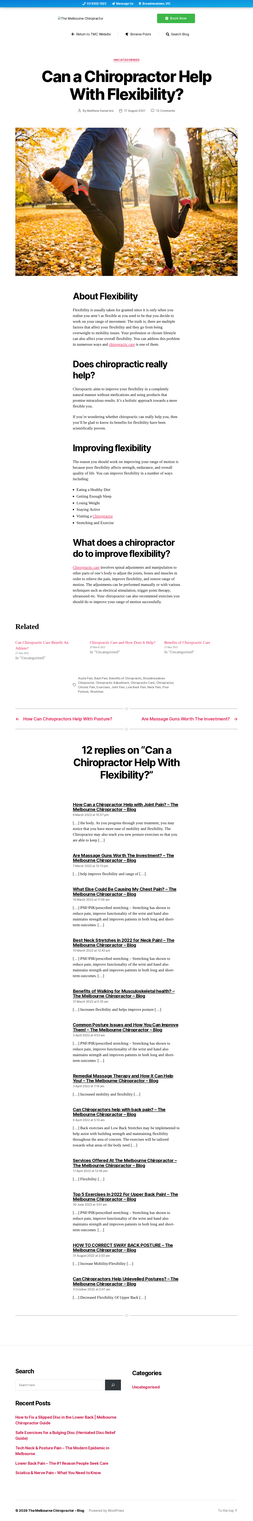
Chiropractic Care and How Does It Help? (122, 642)
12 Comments (165, 111)
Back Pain (101, 678)
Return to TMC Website (93, 34)
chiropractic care (122, 344)
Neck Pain (154, 687)
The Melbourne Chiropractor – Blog (56, 1510)
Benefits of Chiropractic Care (187, 642)
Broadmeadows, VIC (156, 3)
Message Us (124, 3)
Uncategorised (126, 60)
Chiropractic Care (143, 683)
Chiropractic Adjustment (112, 683)
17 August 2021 (134, 111)
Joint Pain (117, 687)
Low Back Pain (136, 687)
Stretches (97, 691)
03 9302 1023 (96, 3)
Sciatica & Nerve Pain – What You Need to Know (58, 1472)
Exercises (103, 687)
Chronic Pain (86, 687)
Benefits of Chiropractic (125, 678)
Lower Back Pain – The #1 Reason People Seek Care (61, 1463)
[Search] (113, 1385)
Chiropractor (103, 516)
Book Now (178, 18)
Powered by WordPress (106, 1510)
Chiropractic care (86, 567)
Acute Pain (85, 678)
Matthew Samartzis (100, 111)
